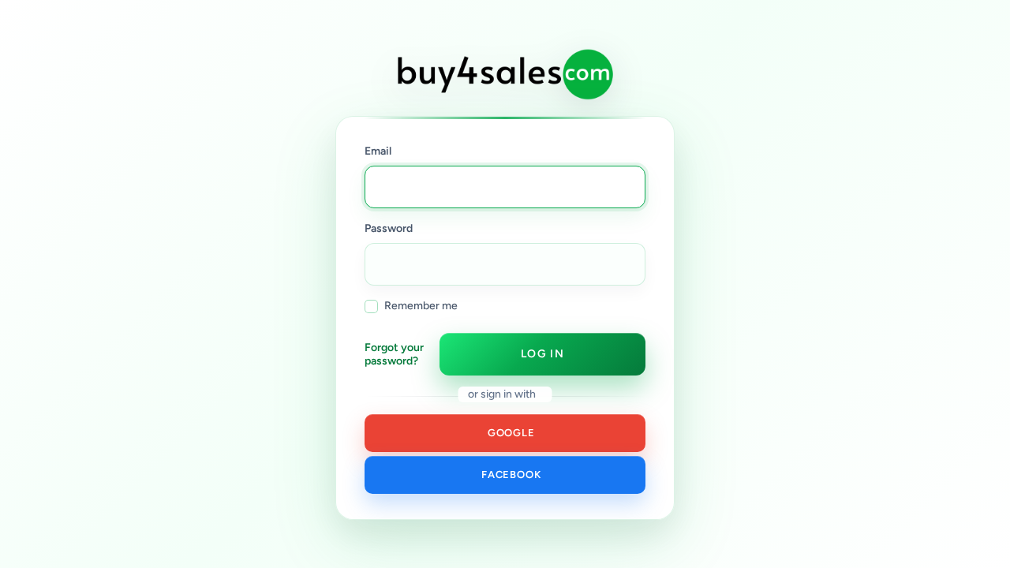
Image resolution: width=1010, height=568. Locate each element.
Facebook (508, 474)
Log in (542, 354)
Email (378, 151)
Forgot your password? (394, 354)
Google (507, 433)
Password (389, 228)
